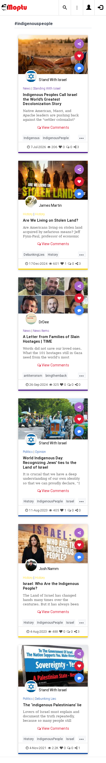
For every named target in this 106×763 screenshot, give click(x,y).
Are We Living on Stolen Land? (50, 220)
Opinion (40, 452)
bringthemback (56, 376)
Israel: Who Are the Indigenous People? (51, 586)
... (81, 137)
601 (56, 263)
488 (55, 631)
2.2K (55, 748)
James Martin (50, 205)
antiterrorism (33, 376)
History (28, 214)
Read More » (53, 55)
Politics (28, 452)
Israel (70, 501)
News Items (41, 331)
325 (56, 384)
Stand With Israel (53, 79)
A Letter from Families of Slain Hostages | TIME (51, 339)
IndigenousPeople (56, 138)
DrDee (44, 322)
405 (56, 510)
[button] (65, 7)
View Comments (55, 127)
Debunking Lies (45, 699)
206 (54, 147)
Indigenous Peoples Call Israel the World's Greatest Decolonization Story (50, 99)
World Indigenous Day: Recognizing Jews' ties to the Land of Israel (49, 462)
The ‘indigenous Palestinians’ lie (52, 704)
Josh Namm (49, 568)
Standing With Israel (46, 88)
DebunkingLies (34, 254)
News (27, 88)
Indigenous (32, 138)
